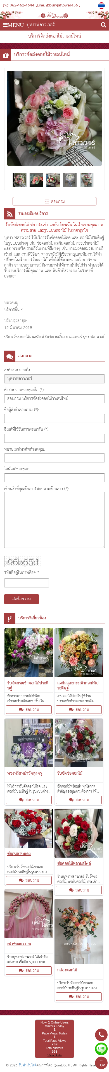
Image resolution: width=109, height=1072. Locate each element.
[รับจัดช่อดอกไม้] (78, 744)
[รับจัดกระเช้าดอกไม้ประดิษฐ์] (28, 653)
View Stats (55, 1055)
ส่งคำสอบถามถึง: (17, 370)
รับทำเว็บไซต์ (28, 1065)
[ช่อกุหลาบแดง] (28, 829)
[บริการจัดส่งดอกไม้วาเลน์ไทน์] (102, 5)
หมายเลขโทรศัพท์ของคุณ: (24, 449)
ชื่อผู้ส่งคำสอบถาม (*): (21, 410)
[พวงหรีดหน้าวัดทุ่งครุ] (28, 744)
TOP (101, 1065)
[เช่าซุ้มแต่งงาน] (28, 914)
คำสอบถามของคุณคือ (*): (24, 390)
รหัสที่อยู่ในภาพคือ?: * (21, 572)
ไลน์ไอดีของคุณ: (16, 469)
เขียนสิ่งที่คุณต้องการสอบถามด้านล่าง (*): (36, 489)
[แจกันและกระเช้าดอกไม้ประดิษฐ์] (78, 653)
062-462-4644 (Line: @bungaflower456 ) (45, 6)
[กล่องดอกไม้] (78, 933)
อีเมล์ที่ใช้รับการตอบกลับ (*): (26, 429)
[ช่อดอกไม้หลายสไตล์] (78, 834)
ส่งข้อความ (21, 599)
